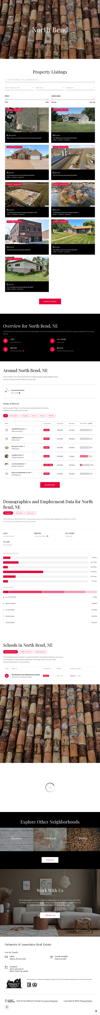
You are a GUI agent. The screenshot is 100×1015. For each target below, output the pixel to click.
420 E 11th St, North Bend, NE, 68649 (22, 677)
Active (35, 416)
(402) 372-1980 (60, 959)
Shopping (26, 416)
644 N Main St (16, 475)
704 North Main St (18, 457)
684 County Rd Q (17, 431)
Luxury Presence (50, 1001)
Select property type (12, 87)
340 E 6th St (15, 448)
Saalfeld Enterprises (18, 429)
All (6, 416)
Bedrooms (70, 87)
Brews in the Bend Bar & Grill (21, 472)
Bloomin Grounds (17, 446)
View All (50, 860)
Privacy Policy (86, 1001)
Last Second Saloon (18, 464)
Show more (50, 485)
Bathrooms (39, 87)
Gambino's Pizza (17, 455)
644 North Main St (18, 466)
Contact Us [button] (50, 915)
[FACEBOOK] (7, 1007)
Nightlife (52, 416)
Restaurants (15, 416)
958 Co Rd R (15, 440)
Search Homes (50, 301)
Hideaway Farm (17, 437)
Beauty (43, 416)
